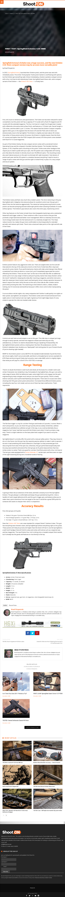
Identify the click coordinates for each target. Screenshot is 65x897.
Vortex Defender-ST (31, 452)
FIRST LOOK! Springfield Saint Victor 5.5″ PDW (47, 693)
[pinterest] (37, 633)
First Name (4, 857)
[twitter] (32, 633)
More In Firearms (31, 669)
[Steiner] (32, 621)
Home (6, 13)
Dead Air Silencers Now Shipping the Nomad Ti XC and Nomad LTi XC (49, 641)
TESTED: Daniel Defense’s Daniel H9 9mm (16, 720)
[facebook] (28, 633)
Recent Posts (13, 605)
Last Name (4, 862)
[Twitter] (29, 895)
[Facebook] (26, 895)
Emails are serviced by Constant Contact (43, 877)
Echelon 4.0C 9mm (26, 81)
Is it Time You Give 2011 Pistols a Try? (15, 693)
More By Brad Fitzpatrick (32, 666)
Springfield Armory (14, 73)
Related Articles (32, 664)
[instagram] (38, 895)
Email (4, 866)
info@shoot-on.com (6, 844)
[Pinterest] (32, 895)
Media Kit (32, 888)
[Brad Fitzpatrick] (7, 610)
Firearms (12, 13)
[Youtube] (35, 895)
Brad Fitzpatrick (10, 52)
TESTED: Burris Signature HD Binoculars (13, 640)
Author (5, 605)
